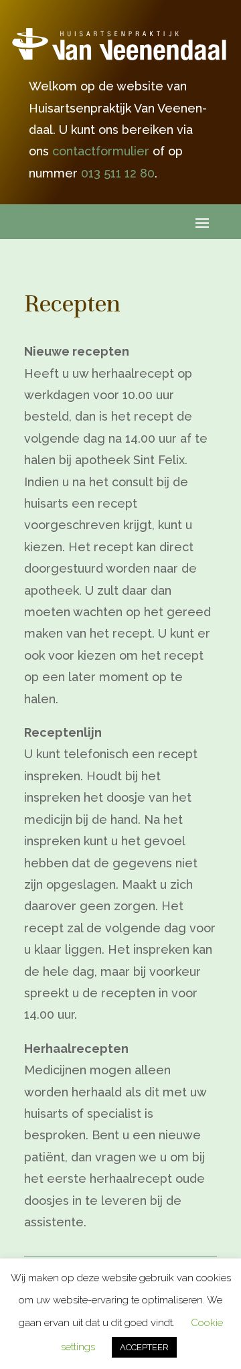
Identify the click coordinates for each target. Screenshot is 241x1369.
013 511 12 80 (118, 173)
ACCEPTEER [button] (144, 1347)
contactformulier (100, 151)
